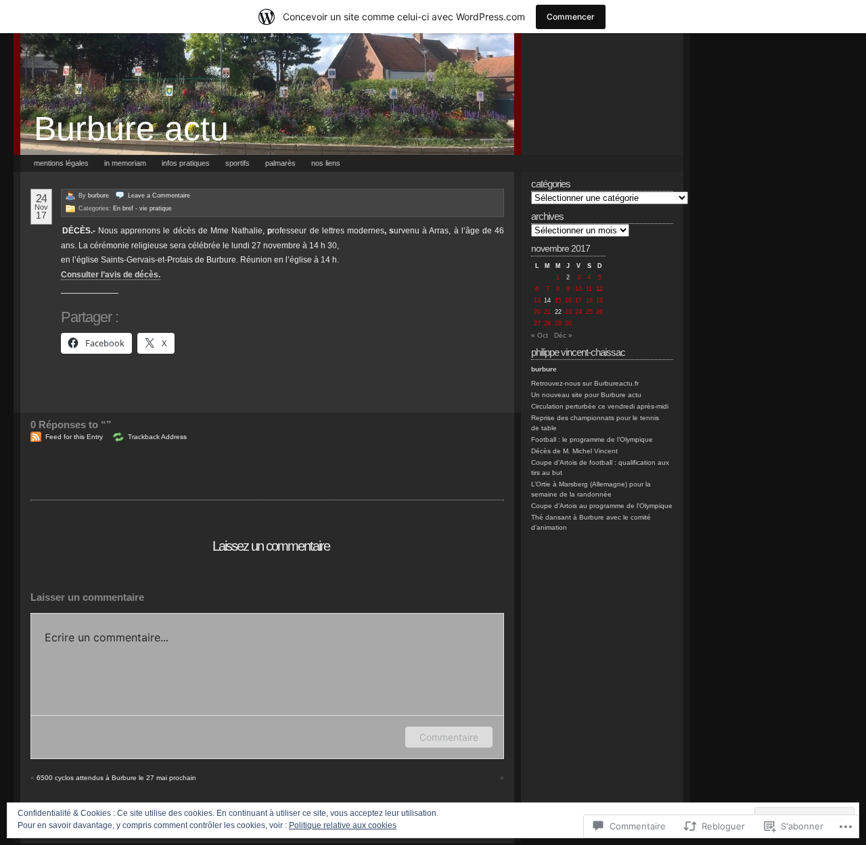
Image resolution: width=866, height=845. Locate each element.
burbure (98, 195)
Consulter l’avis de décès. (110, 274)
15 (558, 300)
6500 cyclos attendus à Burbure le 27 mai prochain (116, 777)
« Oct (539, 335)
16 (568, 300)
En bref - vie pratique (142, 208)
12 (599, 289)
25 (589, 312)
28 (547, 323)
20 (537, 312)
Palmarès (280, 163)
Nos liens (325, 163)
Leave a (159, 195)
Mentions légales (61, 163)
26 (599, 312)
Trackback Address (157, 436)
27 (537, 323)
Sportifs (237, 163)
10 (578, 289)
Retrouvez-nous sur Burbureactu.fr (585, 383)
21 (547, 312)
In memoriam (125, 163)
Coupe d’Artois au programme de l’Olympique (602, 505)
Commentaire (448, 737)
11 (589, 289)
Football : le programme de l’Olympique (592, 439)
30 (568, 323)
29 (558, 323)
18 (589, 300)
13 (537, 300)
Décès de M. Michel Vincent (574, 451)
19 (599, 300)
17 (578, 300)
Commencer (571, 17)
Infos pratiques (186, 163)
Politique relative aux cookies (342, 825)
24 (578, 312)
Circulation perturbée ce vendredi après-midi (599, 406)
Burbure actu (131, 128)
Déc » (563, 335)
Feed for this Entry (74, 436)
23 (568, 312)
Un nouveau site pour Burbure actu (586, 394)
